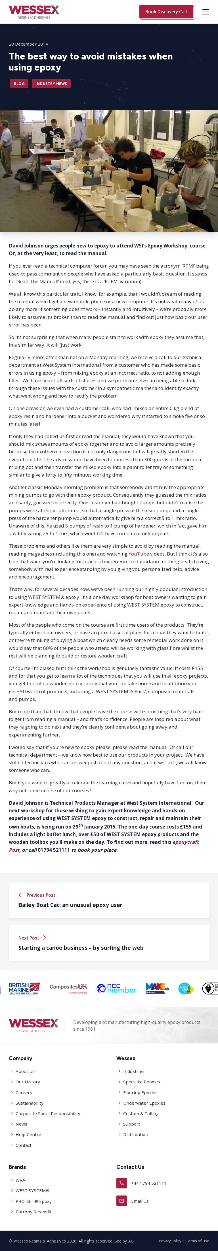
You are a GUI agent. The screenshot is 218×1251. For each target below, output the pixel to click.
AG (131, 1241)
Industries (133, 1071)
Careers (24, 1092)
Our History (28, 1082)
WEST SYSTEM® (33, 1190)
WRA (20, 1180)
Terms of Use (197, 1240)
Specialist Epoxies (141, 1082)
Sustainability (29, 1103)
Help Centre (28, 1134)
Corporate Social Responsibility (48, 1113)
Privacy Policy (170, 1240)
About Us (25, 1071)
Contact (24, 1145)
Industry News (51, 83)
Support (131, 1124)
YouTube (138, 553)
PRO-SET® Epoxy (34, 1201)
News (21, 1124)
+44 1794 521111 (143, 1183)
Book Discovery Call (166, 11)
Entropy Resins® (33, 1211)
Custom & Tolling (141, 1113)
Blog (19, 83)
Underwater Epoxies (144, 1103)
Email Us (134, 1200)
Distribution (135, 1134)
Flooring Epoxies (140, 1092)
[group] (50, 988)
